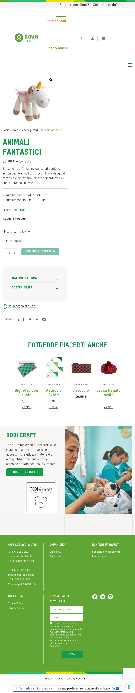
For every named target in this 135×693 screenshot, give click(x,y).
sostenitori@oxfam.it (20, 556)
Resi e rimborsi (101, 556)
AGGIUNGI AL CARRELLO (40, 251)
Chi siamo (55, 552)
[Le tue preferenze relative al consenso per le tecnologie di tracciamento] (129, 687)
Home (6, 130)
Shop (15, 130)
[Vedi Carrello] (103, 38)
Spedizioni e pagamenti (106, 552)
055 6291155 (22, 579)
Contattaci (56, 556)
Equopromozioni (59, 61)
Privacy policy (16, 608)
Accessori (54, 35)
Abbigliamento (58, 29)
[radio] (10, 232)
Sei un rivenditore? (74, 5)
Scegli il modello (14, 218)
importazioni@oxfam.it (21, 575)
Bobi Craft (18, 210)
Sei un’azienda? (105, 5)
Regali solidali (57, 14)
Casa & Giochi (57, 48)
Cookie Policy (16, 603)
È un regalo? (14, 241)
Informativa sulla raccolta (34, 688)
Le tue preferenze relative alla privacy (84, 688)
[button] (51, 80)
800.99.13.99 (26, 561)
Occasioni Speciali (61, 42)
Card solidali (56, 21)
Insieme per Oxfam (61, 55)
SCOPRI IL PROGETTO (25, 472)
